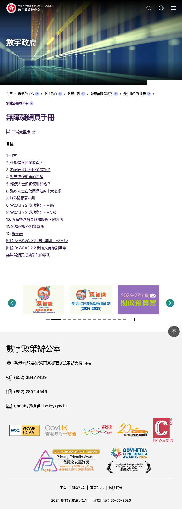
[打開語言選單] (161, 8)
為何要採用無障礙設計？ (30, 169)
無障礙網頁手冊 (17, 103)
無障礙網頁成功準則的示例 (28, 255)
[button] (12, 303)
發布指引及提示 (134, 94)
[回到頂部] (174, 331)
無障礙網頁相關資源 (27, 226)
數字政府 (51, 94)
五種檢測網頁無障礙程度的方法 (37, 219)
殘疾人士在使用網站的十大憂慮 (35, 191)
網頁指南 (78, 487)
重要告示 (97, 487)
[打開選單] (173, 8)
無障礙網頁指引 (22, 198)
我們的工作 (26, 94)
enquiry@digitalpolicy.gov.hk (41, 405)
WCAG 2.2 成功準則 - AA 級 (33, 212)
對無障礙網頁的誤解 (26, 176)
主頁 (63, 487)
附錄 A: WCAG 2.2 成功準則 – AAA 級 (37, 240)
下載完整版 (21, 132)
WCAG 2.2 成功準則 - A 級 (32, 205)
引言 (13, 155)
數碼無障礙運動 (102, 94)
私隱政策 (115, 487)
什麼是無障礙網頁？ (26, 162)
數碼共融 (74, 94)
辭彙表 (17, 233)
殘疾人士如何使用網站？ (30, 184)
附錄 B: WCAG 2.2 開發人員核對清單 (36, 247)
